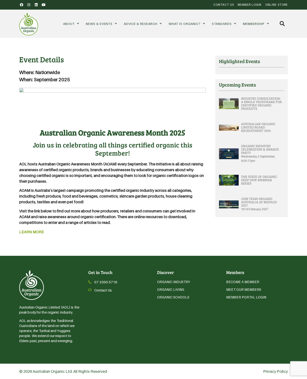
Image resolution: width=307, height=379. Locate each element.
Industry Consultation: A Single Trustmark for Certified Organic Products (261, 103)
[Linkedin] (36, 4)
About (69, 24)
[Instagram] (29, 4)
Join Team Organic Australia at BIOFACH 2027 (259, 202)
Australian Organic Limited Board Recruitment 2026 (258, 127)
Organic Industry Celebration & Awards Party (260, 149)
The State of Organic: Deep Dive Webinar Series (259, 180)
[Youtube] (43, 4)
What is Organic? (185, 24)
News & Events (99, 24)
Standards (222, 24)
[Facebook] (21, 4)
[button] (282, 24)
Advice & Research (140, 24)
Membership (254, 24)
